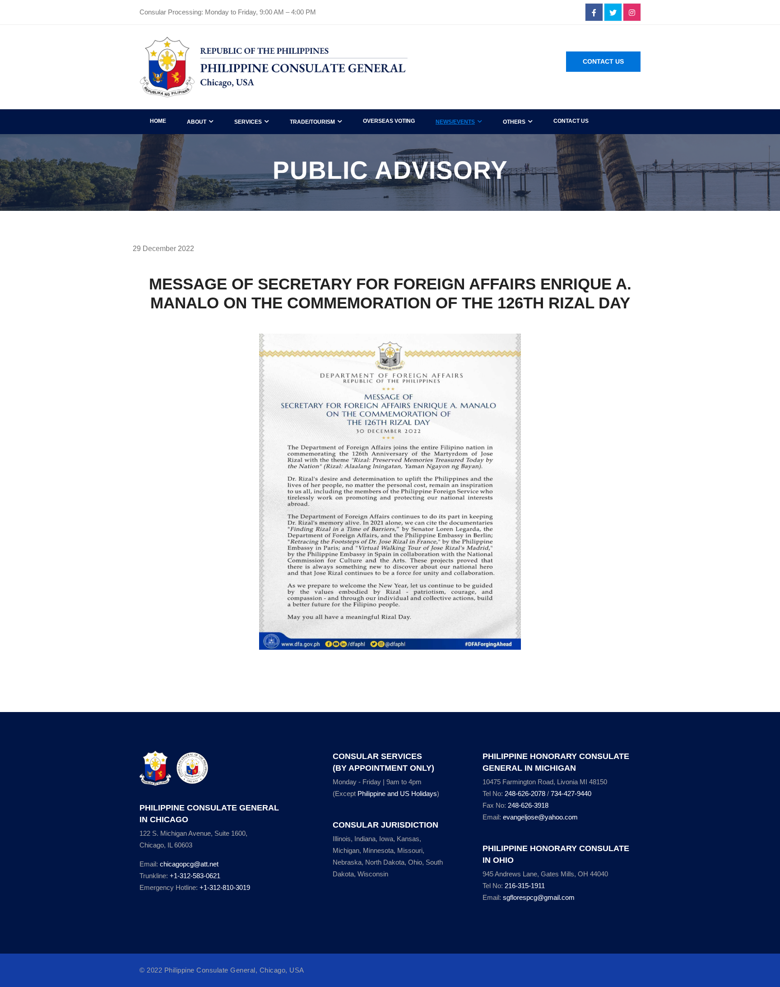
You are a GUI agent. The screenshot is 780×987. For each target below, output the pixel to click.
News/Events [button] (455, 122)
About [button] (196, 122)
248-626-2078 (525, 793)
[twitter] (613, 13)
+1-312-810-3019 (225, 887)
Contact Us (603, 61)
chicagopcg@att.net (189, 864)
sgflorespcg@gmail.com (539, 897)
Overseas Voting (389, 121)
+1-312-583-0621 (195, 876)
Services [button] (248, 122)
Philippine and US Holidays (397, 793)
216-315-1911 (525, 885)
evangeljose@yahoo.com (540, 817)
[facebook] (594, 13)
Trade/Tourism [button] (312, 122)
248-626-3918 (528, 805)
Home (158, 121)
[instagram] (632, 13)
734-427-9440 (571, 793)
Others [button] (514, 122)
